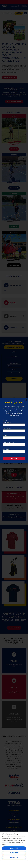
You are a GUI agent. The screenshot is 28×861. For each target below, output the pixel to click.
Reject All (14, 857)
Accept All (14, 848)
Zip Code (6, 449)
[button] (25, 400)
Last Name (7, 428)
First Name (7, 422)
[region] (14, 846)
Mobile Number (9, 442)
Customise (14, 852)
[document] (14, 430)
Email (5, 435)
